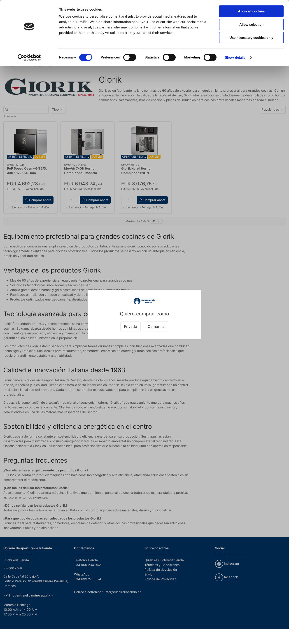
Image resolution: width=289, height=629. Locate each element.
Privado (130, 326)
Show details (235, 57)
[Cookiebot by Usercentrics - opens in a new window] (29, 57)
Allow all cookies (251, 11)
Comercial (156, 326)
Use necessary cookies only (251, 38)
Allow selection (251, 24)
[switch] (129, 57)
